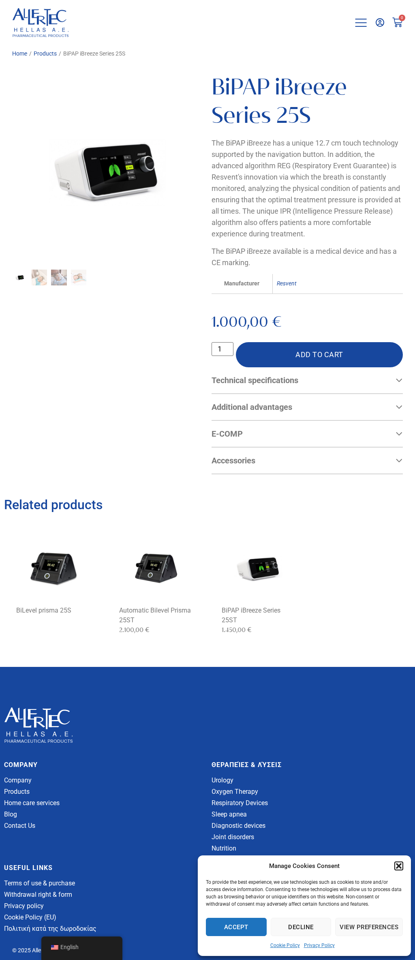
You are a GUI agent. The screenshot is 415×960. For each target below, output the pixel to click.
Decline (301, 927)
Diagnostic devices (238, 825)
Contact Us (19, 825)
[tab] (307, 380)
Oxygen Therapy (235, 791)
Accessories (233, 460)
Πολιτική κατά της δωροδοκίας (50, 928)
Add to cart (319, 354)
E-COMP (227, 434)
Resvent (286, 283)
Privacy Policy (319, 945)
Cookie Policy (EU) (30, 917)
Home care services (32, 803)
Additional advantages (252, 407)
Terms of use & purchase (39, 883)
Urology (222, 780)
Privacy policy (24, 906)
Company (18, 780)
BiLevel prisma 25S (43, 610)
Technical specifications (255, 380)
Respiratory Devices (240, 803)
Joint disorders (233, 837)
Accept (236, 927)
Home (19, 53)
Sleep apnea (229, 814)
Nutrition (224, 848)
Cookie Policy (285, 945)
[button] (399, 866)
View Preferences (369, 927)
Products (45, 53)
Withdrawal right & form (38, 894)
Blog (10, 814)
